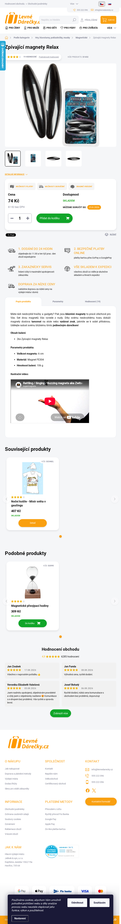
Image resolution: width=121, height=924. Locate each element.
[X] (94, 790)
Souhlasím (100, 902)
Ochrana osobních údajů (17, 814)
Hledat (74, 20)
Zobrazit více (60, 713)
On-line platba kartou (55, 829)
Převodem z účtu (53, 809)
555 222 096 (98, 776)
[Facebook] (87, 790)
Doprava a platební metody (18, 773)
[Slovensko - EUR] (109, 4)
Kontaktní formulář (101, 801)
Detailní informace (14, 174)
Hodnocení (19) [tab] (93, 301)
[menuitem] (13, 28)
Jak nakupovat (12, 768)
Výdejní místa (11, 779)
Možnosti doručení (55, 187)
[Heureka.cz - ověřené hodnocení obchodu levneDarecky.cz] (62, 851)
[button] (60, 536)
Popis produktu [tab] (23, 301)
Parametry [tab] (58, 301)
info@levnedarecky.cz (102, 769)
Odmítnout (77, 902)
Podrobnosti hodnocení (49, 57)
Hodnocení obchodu (15, 4)
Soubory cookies (13, 819)
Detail (32, 523)
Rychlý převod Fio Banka (57, 814)
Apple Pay (50, 824)
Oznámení (10, 824)
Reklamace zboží (13, 829)
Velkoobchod (51, 779)
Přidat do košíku (50, 218)
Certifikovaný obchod (55, 783)
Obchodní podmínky (37, 4)
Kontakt (49, 768)
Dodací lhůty (11, 783)
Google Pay (50, 819)
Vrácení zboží (11, 834)
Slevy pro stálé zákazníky (17, 788)
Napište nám (51, 773)
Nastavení (20, 918)
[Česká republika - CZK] (101, 4)
